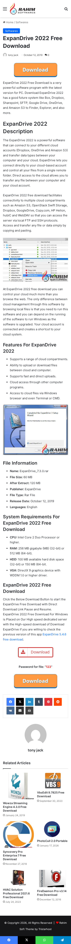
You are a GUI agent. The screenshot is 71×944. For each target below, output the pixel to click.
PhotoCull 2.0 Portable (52, 840)
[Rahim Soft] (23, 9)
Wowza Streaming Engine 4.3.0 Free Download (15, 806)
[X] (20, 702)
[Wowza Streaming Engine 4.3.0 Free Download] (18, 786)
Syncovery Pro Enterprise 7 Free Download (14, 855)
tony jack (13, 55)
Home (9, 22)
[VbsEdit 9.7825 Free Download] (52, 781)
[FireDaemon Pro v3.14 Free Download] (52, 878)
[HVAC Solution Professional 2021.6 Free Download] (18, 878)
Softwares (22, 22)
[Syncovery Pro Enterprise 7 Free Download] (18, 834)
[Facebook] (10, 702)
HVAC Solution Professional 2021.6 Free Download (16, 893)
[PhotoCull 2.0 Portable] (52, 829)
